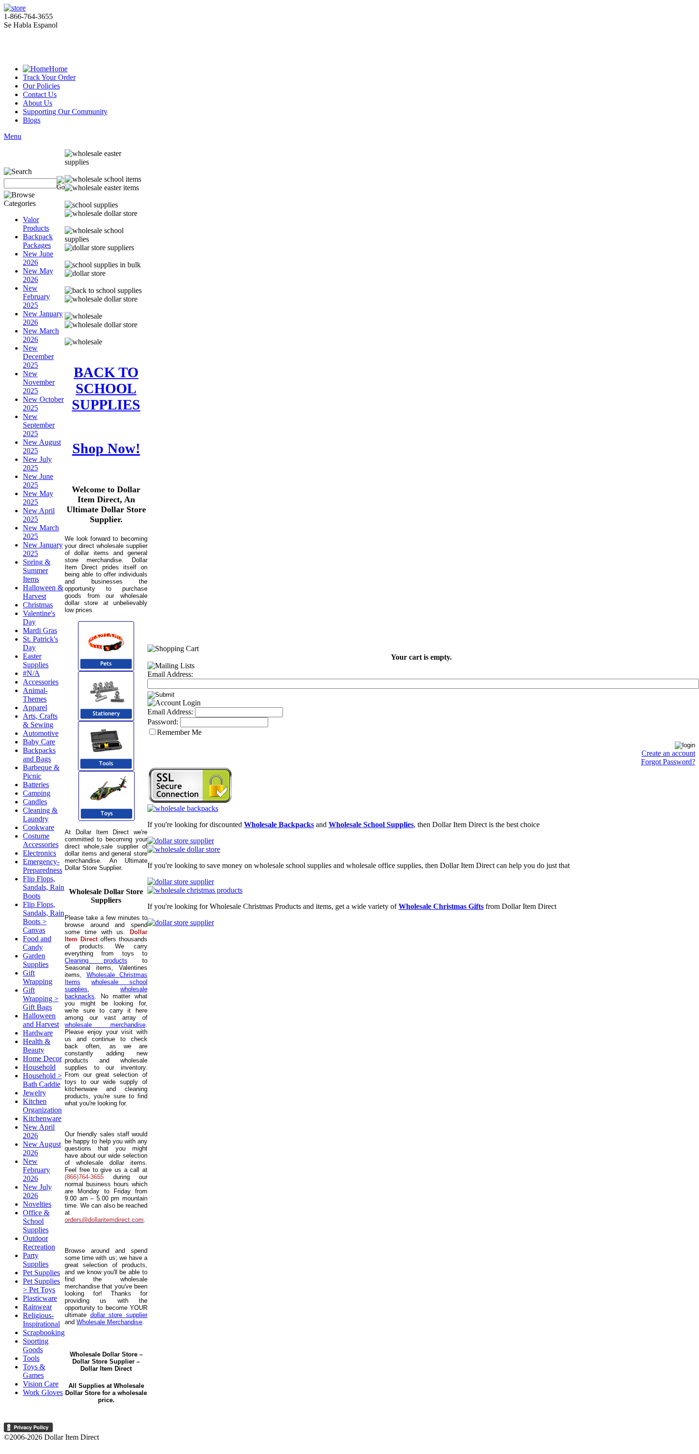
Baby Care (39, 742)
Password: (162, 722)
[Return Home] (15, 8)
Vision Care (40, 1384)
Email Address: (170, 674)
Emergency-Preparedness (42, 866)
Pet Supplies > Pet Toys (41, 1285)
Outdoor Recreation (39, 1242)
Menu (12, 136)
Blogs (31, 120)
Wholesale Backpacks (279, 824)
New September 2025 (39, 425)
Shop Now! (106, 448)
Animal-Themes (35, 694)
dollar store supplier (118, 1314)
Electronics (39, 853)
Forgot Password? (668, 762)
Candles (35, 802)
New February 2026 (36, 1169)
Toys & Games (34, 1371)
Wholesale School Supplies (371, 824)
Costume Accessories (40, 840)
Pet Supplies (41, 1273)
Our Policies (41, 86)
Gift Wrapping (37, 977)
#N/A (31, 673)
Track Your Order (49, 77)
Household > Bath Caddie (42, 1080)
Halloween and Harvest (41, 1020)
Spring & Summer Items (36, 570)
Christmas (38, 605)
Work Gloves (43, 1392)
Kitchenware (42, 1118)
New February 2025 (36, 296)
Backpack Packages (38, 241)
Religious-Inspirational (41, 1319)
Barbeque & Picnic (41, 771)
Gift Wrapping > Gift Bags (40, 998)
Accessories (40, 682)
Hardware (38, 1033)
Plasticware (40, 1298)
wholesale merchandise (105, 1024)
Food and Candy (37, 943)
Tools (31, 1358)
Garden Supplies (36, 960)
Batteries (36, 785)
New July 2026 (37, 1191)
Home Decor (42, 1058)
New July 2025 (37, 463)
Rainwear (37, 1307)
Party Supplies (36, 1259)
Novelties (37, 1204)
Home (58, 69)
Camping (36, 793)
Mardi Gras (40, 630)
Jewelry (34, 1093)
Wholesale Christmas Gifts (441, 906)
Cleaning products (96, 960)
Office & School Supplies (36, 1221)
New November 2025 (39, 382)
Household (39, 1067)
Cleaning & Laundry (40, 814)
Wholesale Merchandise (109, 1322)
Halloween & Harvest (43, 592)
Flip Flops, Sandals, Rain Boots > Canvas (43, 917)
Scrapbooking (44, 1332)
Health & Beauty (36, 1045)
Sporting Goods (36, 1345)
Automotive (40, 733)
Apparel (35, 707)
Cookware (38, 827)
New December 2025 (38, 356)
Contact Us (40, 94)
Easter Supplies (36, 660)
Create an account (668, 753)
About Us (37, 103)
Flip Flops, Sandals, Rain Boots (43, 887)
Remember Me (179, 732)
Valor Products (36, 223)
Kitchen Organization (42, 1105)
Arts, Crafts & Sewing (40, 720)
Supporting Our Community (65, 111)
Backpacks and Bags (39, 754)
